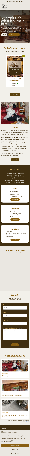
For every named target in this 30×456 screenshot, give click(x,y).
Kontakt (15, 160)
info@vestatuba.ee (12, 1)
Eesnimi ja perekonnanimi (11, 305)
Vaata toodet (15, 69)
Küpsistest (15, 449)
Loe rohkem (15, 199)
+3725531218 (17, 300)
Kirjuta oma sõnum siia (12, 328)
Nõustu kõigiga (15, 445)
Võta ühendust (14, 35)
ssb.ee (27, 421)
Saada (15, 345)
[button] (28, 73)
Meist (4, 35)
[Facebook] (19, 1)
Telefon (6, 320)
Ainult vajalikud (15, 453)
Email (5, 312)
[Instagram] (22, 1)
